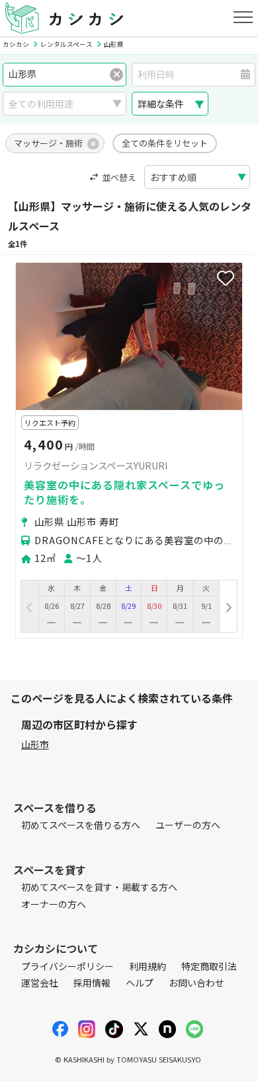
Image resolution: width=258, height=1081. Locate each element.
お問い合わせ (196, 982)
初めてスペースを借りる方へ (80, 824)
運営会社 (39, 982)
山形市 (35, 744)
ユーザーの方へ (187, 824)
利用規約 (147, 966)
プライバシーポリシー (67, 966)
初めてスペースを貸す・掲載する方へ (99, 886)
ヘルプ (139, 982)
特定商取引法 (209, 966)
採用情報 (91, 982)
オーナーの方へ (53, 904)
